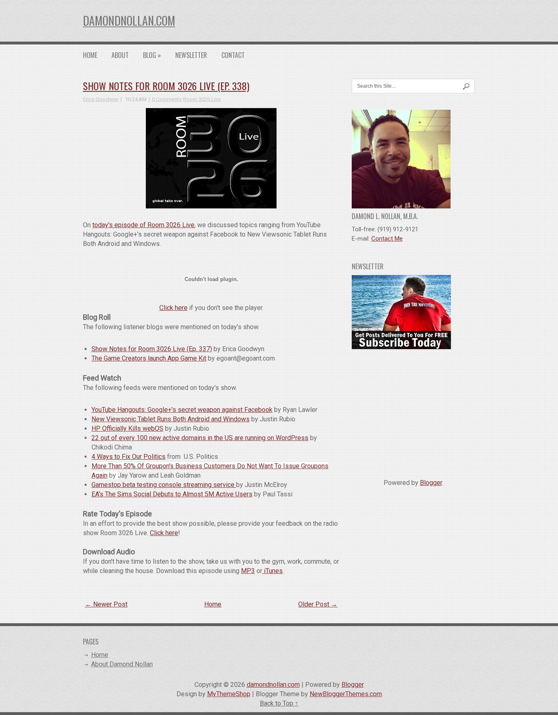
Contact (233, 55)
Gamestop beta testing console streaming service (164, 485)
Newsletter (191, 55)
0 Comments (167, 99)
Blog (152, 55)
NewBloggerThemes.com (346, 694)
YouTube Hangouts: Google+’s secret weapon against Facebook (182, 410)
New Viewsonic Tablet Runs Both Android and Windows (171, 419)
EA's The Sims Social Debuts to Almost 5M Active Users (172, 494)
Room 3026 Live (202, 99)
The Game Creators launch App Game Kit (149, 358)
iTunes (272, 571)
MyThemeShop (228, 694)
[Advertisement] (413, 411)
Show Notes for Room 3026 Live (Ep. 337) (152, 349)
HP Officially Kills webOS (127, 428)
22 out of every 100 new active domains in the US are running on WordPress (200, 438)
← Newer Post (106, 604)
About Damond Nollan (122, 664)
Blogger (431, 483)
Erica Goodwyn (100, 99)
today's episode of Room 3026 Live (143, 225)
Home (90, 55)
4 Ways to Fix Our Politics (128, 456)
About (120, 55)
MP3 (248, 571)
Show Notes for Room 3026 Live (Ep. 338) (166, 85)
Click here (173, 308)
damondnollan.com (129, 20)
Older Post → (317, 604)
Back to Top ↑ (279, 703)
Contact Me (387, 238)
